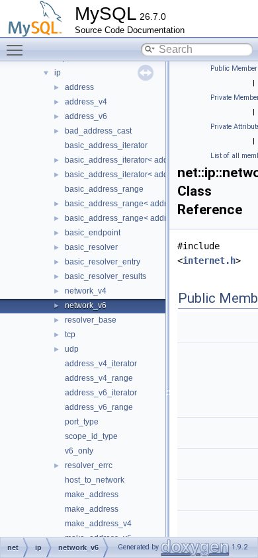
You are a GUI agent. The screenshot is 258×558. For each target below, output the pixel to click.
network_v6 (86, 305)
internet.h (209, 260)
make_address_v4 (98, 523)
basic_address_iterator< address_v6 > (134, 174)
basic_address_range (104, 189)
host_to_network (94, 480)
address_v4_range (99, 378)
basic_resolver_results (105, 276)
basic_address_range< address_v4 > (132, 203)
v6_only (79, 451)
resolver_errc (88, 465)
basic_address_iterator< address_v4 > (134, 160)
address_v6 (86, 116)
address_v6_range (99, 407)
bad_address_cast (98, 131)
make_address (91, 494)
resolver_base (90, 320)
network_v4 (86, 291)
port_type (82, 421)
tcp (70, 334)
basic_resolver (91, 247)
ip (57, 72)
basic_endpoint (92, 232)
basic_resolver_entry (102, 261)
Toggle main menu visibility (17, 49)
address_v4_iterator (101, 363)
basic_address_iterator (106, 145)
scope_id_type (91, 436)
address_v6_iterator (101, 392)
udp (72, 349)
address (79, 87)
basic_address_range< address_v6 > (132, 218)
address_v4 (86, 101)
